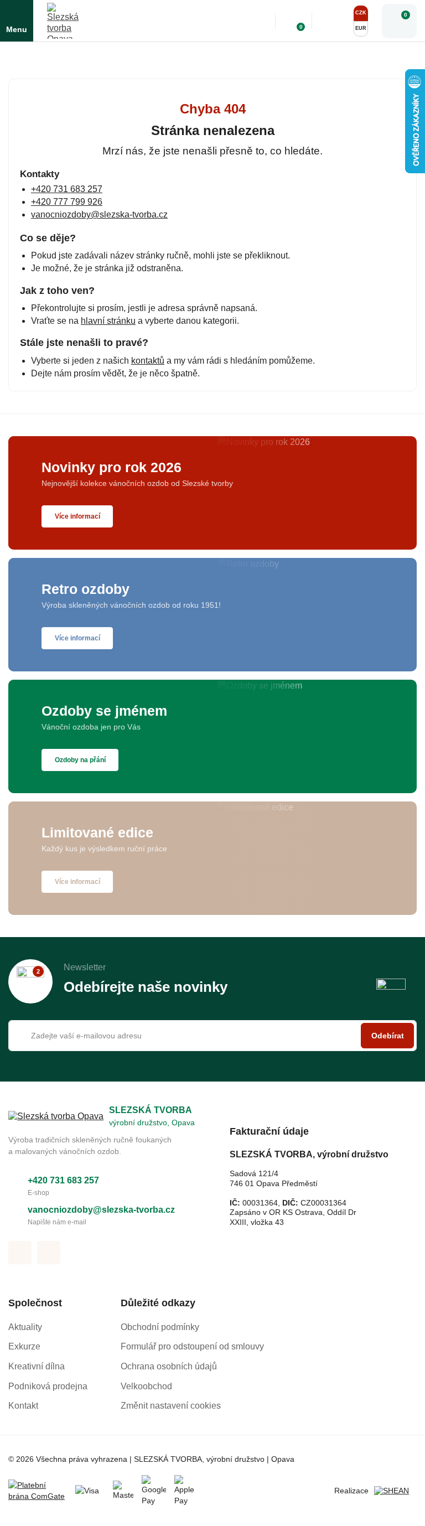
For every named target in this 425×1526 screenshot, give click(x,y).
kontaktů (147, 360)
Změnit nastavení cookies (171, 1405)
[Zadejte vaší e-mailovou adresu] (212, 1035)
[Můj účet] (331, 21)
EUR (360, 28)
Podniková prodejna (47, 1386)
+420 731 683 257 (66, 189)
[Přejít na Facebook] (20, 1252)
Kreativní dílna (36, 1366)
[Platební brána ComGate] (37, 1491)
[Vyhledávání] (259, 21)
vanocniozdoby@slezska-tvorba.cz (99, 214)
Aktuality (25, 1327)
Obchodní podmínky (160, 1327)
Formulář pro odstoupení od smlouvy (192, 1346)
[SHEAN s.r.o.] (395, 1491)
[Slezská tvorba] (65, 21)
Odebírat (387, 1035)
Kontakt (23, 1405)
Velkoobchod (146, 1386)
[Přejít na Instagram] (48, 1252)
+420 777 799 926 (66, 201)
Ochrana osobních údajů (169, 1366)
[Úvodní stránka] (12, 54)
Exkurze (24, 1346)
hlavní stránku (108, 320)
